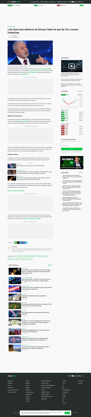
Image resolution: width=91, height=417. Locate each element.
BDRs (63, 387)
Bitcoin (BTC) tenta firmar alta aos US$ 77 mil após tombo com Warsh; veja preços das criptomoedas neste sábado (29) (33, 178)
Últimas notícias (35, 1)
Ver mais (80, 172)
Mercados (19, 164)
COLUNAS (43, 389)
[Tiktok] (80, 2)
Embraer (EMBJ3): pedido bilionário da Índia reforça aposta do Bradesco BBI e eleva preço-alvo (72, 187)
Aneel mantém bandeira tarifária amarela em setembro (34, 296)
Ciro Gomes (19, 256)
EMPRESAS (28, 385)
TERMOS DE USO (11, 387)
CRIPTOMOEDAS (65, 392)
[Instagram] (70, 2)
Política (17, 259)
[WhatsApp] (76, 2)
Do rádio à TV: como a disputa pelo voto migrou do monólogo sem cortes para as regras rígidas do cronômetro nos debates (36, 322)
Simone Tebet (29, 259)
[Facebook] (68, 2)
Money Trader (44, 1)
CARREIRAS (28, 398)
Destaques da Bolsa (21, 170)
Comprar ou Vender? (62, 1)
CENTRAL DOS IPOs (45, 383)
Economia (24, 294)
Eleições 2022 (11, 26)
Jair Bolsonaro (40, 256)
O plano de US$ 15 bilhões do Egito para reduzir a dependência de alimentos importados (35, 347)
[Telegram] (78, 2)
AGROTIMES (80, 383)
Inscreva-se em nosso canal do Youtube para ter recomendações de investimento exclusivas (71, 80)
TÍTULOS (64, 403)
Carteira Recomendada (27, 277)
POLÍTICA (27, 396)
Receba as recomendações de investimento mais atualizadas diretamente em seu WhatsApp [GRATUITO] (71, 85)
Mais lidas (64, 172)
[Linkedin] (74, 2)
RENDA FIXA (28, 389)
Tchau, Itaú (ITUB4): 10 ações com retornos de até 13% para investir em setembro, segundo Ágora (36, 280)
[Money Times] (15, 1)
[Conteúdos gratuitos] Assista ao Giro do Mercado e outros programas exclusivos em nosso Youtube (70, 75)
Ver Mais (50, 265)
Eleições (26, 256)
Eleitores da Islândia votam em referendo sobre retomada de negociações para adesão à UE (35, 339)
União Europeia (25, 336)
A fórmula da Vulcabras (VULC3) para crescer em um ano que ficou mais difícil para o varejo (72, 209)
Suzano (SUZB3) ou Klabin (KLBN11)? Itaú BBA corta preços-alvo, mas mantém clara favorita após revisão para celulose (72, 204)
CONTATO (9, 385)
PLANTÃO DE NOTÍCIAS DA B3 (46, 396)
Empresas (24, 328)
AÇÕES (63, 383)
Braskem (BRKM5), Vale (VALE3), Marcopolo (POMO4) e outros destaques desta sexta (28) (72, 199)
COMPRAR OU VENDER (45, 392)
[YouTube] (72, 2)
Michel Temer (11, 259)
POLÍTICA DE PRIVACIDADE (13, 389)
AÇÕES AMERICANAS (66, 389)
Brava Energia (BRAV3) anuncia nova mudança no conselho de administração (35, 330)
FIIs (63, 385)
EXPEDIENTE (10, 383)
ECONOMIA (28, 387)
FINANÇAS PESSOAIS (30, 392)
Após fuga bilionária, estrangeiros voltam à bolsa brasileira (31, 165)
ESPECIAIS (28, 401)
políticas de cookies (45, 413)
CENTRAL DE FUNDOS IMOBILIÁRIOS (48, 385)
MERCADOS (28, 383)
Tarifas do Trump (25, 285)
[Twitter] (82, 2)
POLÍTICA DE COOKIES (12, 392)
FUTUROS (64, 396)
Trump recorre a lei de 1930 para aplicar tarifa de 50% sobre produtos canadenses (37, 288)
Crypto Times (19, 176)
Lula (47, 256)
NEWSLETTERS (44, 398)
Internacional (25, 345)
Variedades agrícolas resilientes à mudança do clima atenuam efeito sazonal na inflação (37, 305)
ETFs (63, 401)
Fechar (67, 412)
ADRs (63, 398)
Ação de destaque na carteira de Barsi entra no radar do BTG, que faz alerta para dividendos (72, 177)
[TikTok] (80, 376)
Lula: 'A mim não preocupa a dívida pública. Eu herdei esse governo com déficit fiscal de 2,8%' (72, 182)
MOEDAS (64, 394)
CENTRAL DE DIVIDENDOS (46, 387)
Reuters (15, 36)
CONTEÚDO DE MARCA (45, 394)
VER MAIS (80, 91)
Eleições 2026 (52, 1)
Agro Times (24, 302)
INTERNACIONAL (29, 394)
